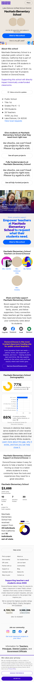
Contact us (20, 575)
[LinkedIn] (14, 631)
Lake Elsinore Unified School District (17, 8)
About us (20, 556)
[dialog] (17, 668)
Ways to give (6, 575)
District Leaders (20, 649)
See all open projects (17, 155)
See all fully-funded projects (17, 182)
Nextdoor (29, 332)
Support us (5, 569)
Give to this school (17, 36)
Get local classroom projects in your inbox (17, 637)
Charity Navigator (24, 603)
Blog (18, 569)
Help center (17, 550)
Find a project (6, 556)
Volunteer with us (7, 572)
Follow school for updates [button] (18, 92)
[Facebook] (20, 631)
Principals (6, 649)
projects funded (24, 611)
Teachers (23, 646)
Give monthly (6, 559)
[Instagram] (7, 631)
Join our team (21, 562)
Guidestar (18, 605)
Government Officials (17, 651)
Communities (21, 565)
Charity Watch (12, 603)
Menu (28, 3)
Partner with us (6, 565)
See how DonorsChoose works (17, 366)
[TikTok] (26, 631)
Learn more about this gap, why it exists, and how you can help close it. (17, 445)
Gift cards (5, 562)
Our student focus (22, 559)
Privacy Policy (12, 669)
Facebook (13, 332)
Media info (20, 572)
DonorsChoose (6, 2)
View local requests (13, 121)
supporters (9, 611)
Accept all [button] (17, 678)
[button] (5, 329)
